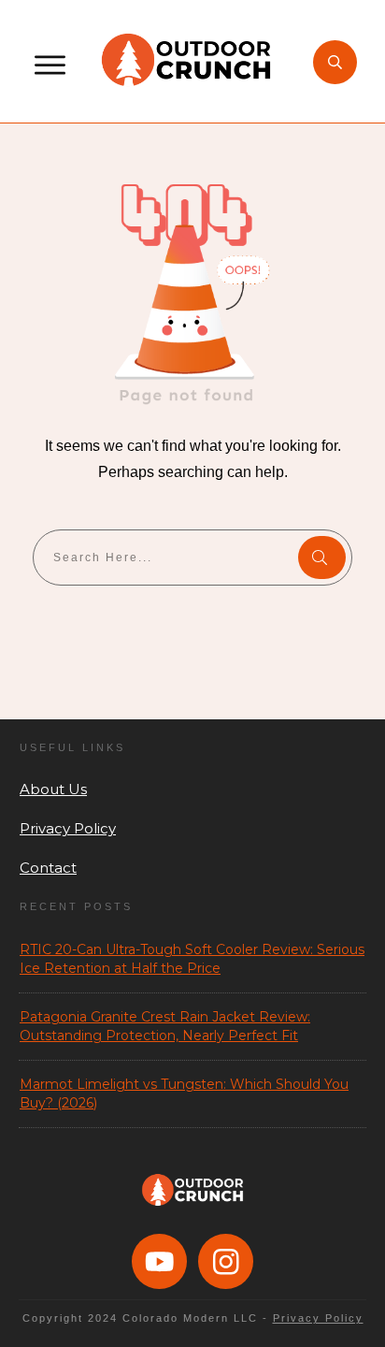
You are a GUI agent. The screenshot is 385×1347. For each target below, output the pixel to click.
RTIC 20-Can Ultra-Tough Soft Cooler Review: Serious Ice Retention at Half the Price (192, 959)
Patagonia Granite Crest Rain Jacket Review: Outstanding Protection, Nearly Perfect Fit (165, 1026)
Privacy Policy (68, 828)
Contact (48, 867)
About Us (53, 789)
